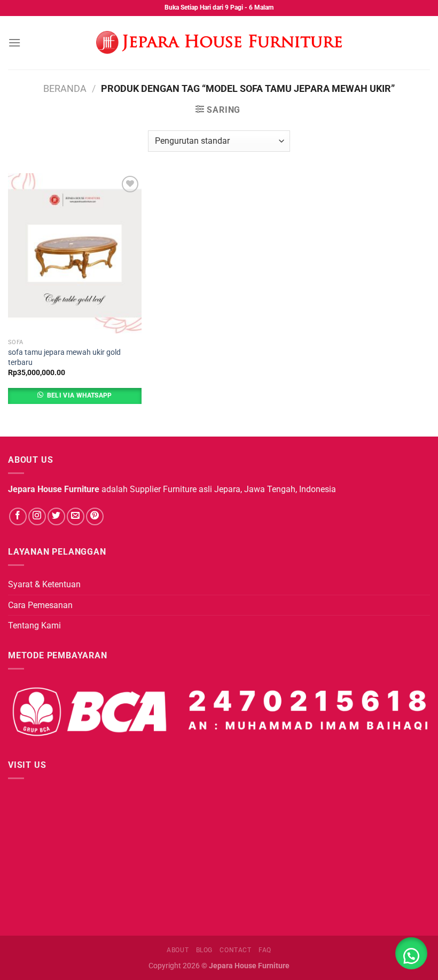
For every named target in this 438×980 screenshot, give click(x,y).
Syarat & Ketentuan (44, 584)
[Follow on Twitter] (56, 516)
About (178, 950)
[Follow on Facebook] (18, 516)
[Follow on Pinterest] (95, 516)
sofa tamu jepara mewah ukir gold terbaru (64, 357)
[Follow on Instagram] (37, 516)
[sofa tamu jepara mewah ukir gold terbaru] (75, 253)
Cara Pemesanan (40, 605)
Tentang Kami (34, 625)
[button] (411, 953)
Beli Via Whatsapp (79, 395)
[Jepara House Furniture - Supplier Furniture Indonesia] (219, 42)
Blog (204, 950)
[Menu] (14, 42)
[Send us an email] (75, 516)
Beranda (65, 88)
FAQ (265, 950)
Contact (235, 950)
